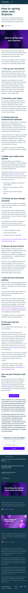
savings (3, 384)
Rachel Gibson (7, 25)
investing (8, 386)
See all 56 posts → (6, 478)
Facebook (21, 586)
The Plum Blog (5, 2)
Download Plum (14, 395)
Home (12, 2)
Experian (10, 174)
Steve (5, 541)
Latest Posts (16, 587)
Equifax (17, 174)
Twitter (25, 586)
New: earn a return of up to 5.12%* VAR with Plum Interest (13, 460)
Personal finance (9, 456)
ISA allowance (15, 347)
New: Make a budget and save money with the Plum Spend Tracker (12, 466)
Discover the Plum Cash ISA (8, 472)
